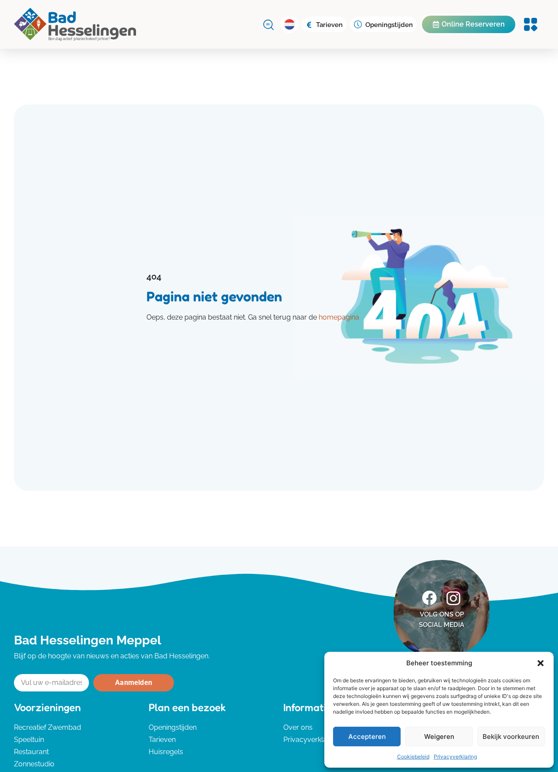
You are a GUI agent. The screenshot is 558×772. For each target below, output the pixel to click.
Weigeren (439, 736)
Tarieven (329, 25)
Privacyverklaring (455, 756)
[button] (540, 663)
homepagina (339, 317)
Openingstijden (389, 25)
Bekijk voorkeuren (511, 736)
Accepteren (367, 736)
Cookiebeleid (413, 756)
